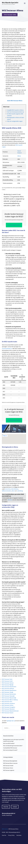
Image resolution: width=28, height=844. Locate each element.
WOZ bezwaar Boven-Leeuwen (10, 763)
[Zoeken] (23, 728)
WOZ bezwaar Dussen (7, 713)
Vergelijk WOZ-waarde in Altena (15, 110)
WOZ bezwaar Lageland (8, 770)
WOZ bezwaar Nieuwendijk (9, 698)
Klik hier (10, 500)
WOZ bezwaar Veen (7, 701)
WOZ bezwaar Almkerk (8, 688)
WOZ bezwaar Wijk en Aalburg (10, 699)
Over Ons (5, 807)
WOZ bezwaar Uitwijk (7, 692)
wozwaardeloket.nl (7, 348)
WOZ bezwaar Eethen (7, 705)
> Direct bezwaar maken (9, 14)
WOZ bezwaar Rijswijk (7, 685)
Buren (13, 491)
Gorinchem (8, 489)
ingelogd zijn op (11, 720)
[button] (15, 100)
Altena (19, 156)
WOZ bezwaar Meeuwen (8, 709)
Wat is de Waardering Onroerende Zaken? (12, 745)
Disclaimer (18, 835)
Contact (15, 807)
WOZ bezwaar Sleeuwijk (8, 696)
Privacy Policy (11, 835)
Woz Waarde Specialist (10, 3)
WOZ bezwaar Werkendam (9, 694)
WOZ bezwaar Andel (7, 681)
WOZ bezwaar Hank (7, 679)
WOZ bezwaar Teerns (8, 768)
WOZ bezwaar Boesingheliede (10, 761)
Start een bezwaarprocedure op (15, 112)
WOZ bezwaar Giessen (8, 683)
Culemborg (20, 491)
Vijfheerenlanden (6, 491)
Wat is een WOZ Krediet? (9, 743)
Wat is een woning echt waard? (10, 750)
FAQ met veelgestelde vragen (15, 121)
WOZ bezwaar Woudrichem (9, 686)
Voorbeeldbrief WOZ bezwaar (10, 748)
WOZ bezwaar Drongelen (8, 707)
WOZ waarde (5, 829)
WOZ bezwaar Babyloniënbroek (10, 711)
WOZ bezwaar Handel (8, 765)
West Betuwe (14, 489)
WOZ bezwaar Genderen (8, 703)
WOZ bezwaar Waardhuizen (9, 690)
